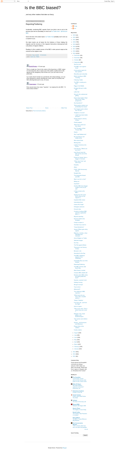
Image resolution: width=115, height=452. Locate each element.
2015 (74, 53)
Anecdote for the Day (79, 253)
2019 (74, 44)
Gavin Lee (32, 56)
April (75, 342)
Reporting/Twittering (79, 264)
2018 (74, 46)
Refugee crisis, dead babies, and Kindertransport (79, 315)
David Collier (76, 412)
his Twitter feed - (56, 31)
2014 (74, 351)
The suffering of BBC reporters (79, 292)
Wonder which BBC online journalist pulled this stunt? (81, 276)
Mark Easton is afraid (79, 270)
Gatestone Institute (78, 391)
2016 (74, 51)
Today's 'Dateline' (78, 300)
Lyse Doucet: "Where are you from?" (80, 149)
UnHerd (75, 400)
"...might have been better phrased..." (81, 115)
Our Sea (76, 242)
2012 (74, 356)
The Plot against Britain (80, 245)
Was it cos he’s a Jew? (80, 179)
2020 (74, 42)
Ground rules (77, 209)
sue (75, 28)
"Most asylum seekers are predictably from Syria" (81, 106)
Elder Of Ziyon (77, 384)
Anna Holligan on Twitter (80, 238)
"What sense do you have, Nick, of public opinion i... (80, 297)
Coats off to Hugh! (79, 204)
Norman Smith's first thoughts (79, 219)
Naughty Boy (77, 173)
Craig (75, 26)
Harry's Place (76, 408)
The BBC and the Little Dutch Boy (80, 267)
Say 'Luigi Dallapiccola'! (80, 134)
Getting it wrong (78, 282)
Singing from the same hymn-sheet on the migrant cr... (80, 196)
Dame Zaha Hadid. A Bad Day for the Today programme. (80, 99)
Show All (86, 429)
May (75, 339)
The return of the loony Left (79, 401)
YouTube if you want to (80, 224)
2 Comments (43, 55)
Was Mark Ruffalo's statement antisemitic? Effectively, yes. (78, 387)
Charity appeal (78, 122)
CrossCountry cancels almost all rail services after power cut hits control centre (80, 380)
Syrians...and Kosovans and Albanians (80, 323)
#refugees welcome (79, 206)
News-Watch (76, 417)
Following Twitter (78, 80)
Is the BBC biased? (43, 7)
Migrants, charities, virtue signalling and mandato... (80, 234)
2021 (74, 39)
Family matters (78, 330)
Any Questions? (78, 103)
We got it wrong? (78, 284)
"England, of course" (79, 112)
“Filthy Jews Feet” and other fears (80, 161)
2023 (74, 35)
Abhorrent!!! (77, 289)
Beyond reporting (78, 216)
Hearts (75, 132)
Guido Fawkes (77, 395)
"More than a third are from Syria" (80, 125)
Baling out (76, 181)
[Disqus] (46, 84)
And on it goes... (78, 306)
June (75, 337)
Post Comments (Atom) (39, 110)
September (77, 62)
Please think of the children (79, 327)
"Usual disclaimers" (79, 227)
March (76, 344)
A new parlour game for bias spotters (80, 71)
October (76, 60)
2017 (74, 48)
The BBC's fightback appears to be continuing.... (79, 257)
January (76, 348)
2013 (74, 354)
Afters (75, 167)
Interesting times (78, 202)
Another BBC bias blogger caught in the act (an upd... (81, 187)
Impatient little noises (79, 200)
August (76, 332)
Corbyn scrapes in (79, 222)
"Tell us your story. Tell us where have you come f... (80, 310)
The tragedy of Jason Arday (79, 409)
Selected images (78, 240)
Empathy (76, 164)
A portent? (76, 183)
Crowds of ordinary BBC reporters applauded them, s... (80, 213)
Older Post (64, 108)
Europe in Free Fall (77, 392)
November (77, 57)
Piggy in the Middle (79, 86)
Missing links (77, 142)
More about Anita (78, 140)
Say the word (77, 64)
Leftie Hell (76, 92)
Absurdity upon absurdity (80, 74)
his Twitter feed (49, 36)
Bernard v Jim (77, 251)
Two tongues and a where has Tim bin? (81, 109)
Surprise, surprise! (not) (80, 280)
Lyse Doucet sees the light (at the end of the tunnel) (80, 154)
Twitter (37, 56)
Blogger (65, 447)
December (77, 55)
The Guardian (77, 377)
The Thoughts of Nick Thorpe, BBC (79, 129)
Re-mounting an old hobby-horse (79, 137)
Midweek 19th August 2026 (79, 405)
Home (46, 108)
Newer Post (29, 108)
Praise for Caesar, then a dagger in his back (80, 158)
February (76, 346)
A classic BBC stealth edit (80, 272)
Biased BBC (76, 404)
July (75, 335)
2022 (74, 37)
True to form (77, 287)
